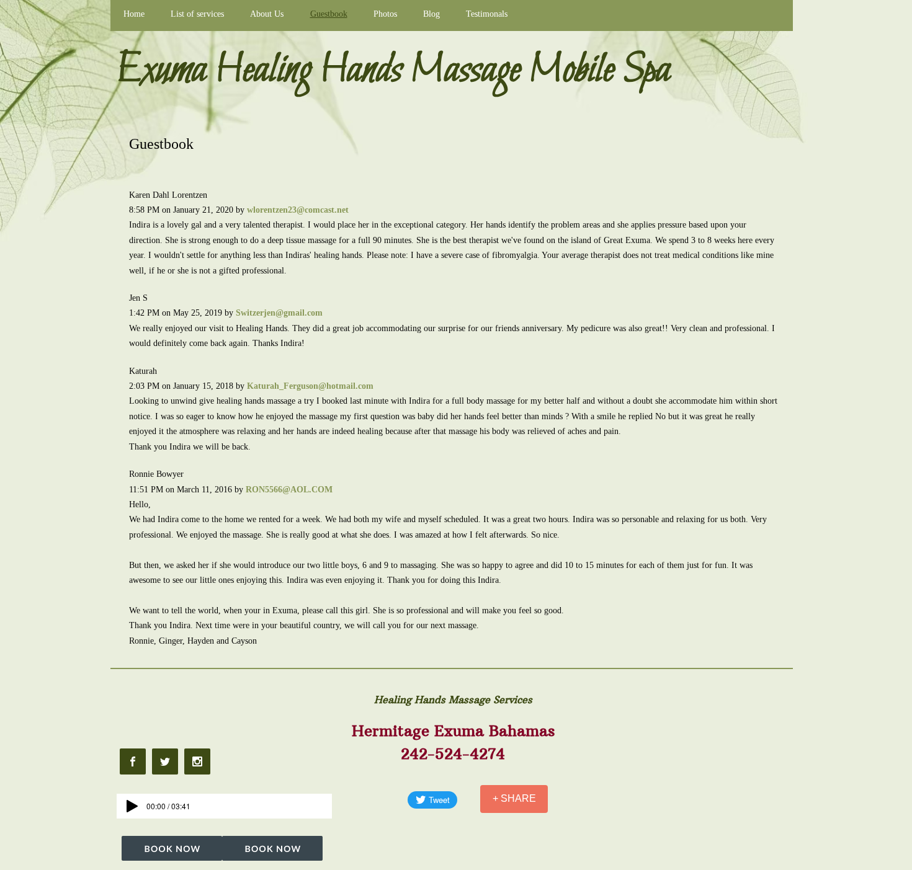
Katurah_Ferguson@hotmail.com (310, 386)
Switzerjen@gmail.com (279, 312)
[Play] (132, 806)
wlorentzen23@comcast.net (298, 210)
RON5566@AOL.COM (289, 489)
